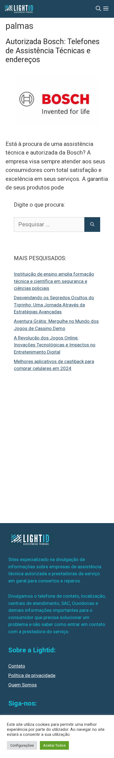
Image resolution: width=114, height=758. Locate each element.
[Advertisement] (57, 451)
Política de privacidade (31, 675)
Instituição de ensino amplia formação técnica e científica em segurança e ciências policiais (54, 281)
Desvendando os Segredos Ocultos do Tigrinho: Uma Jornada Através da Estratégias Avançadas (54, 305)
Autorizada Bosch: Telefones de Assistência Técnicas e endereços (53, 50)
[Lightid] (20, 9)
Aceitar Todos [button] (54, 745)
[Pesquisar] (92, 224)
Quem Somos (22, 685)
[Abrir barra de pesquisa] (98, 9)
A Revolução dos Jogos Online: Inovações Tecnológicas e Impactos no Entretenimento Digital (54, 345)
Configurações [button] (22, 745)
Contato (16, 666)
